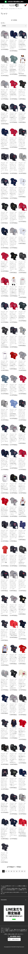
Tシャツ (20, 8)
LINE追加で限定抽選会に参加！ (15, 1)
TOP (2, 8)
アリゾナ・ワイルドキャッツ (10, 8)
